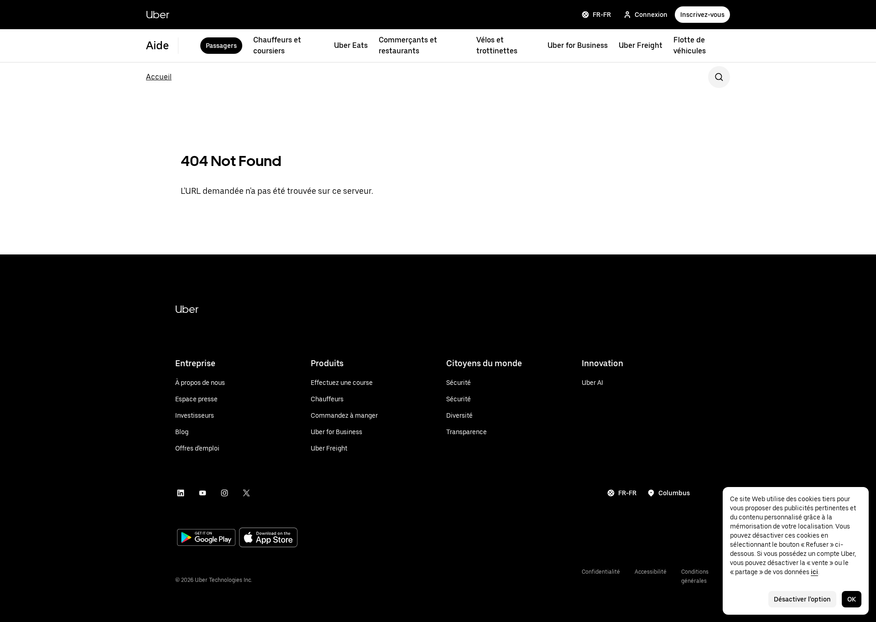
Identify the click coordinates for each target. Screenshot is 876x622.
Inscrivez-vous (702, 14)
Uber (157, 14)
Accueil (159, 77)
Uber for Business (578, 45)
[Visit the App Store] (268, 538)
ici (814, 571)
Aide (157, 45)
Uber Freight (640, 45)
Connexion (651, 14)
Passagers (221, 45)
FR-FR (602, 14)
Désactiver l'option (802, 599)
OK (851, 599)
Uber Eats (351, 45)
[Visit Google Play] (206, 538)
